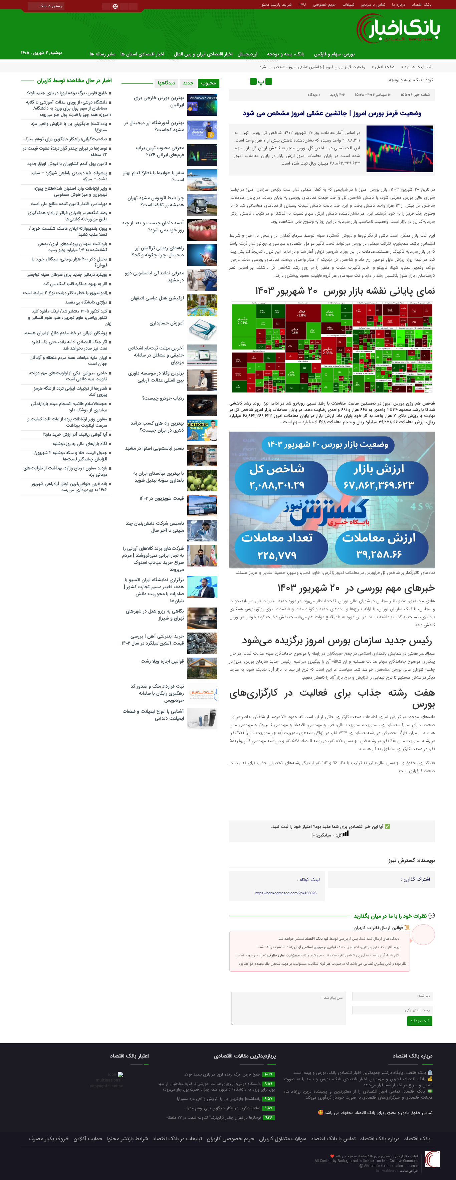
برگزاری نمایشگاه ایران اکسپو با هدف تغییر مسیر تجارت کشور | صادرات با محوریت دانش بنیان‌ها (154, 590)
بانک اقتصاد (422, 4)
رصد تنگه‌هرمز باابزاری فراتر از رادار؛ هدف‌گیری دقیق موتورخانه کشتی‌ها (67, 216)
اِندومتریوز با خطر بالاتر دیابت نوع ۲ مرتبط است (65, 293)
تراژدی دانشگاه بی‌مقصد (86, 302)
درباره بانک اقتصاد (380, 1139)
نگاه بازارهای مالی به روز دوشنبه (80, 444)
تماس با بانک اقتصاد (333, 1139)
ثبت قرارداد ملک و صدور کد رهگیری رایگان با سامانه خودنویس (157, 693)
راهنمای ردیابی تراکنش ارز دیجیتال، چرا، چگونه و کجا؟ (158, 251)
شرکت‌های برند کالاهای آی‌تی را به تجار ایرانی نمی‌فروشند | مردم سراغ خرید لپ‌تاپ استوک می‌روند (153, 559)
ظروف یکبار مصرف (49, 1139)
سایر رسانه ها (103, 54)
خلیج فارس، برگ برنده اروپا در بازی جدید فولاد (66, 93)
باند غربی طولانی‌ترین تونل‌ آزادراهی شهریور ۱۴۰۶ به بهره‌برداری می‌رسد (69, 487)
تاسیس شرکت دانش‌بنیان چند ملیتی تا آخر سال (155, 527)
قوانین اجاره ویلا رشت (162, 661)
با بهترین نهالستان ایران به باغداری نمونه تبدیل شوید (158, 477)
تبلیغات (348, 4)
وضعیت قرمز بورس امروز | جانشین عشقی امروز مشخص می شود (332, 113)
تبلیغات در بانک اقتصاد (177, 1139)
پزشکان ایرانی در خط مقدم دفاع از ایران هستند (65, 333)
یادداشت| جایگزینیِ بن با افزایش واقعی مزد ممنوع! (69, 127)
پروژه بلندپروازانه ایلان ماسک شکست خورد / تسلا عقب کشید (68, 232)
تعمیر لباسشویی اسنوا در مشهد (154, 448)
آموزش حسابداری (167, 323)
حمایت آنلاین (87, 1139)
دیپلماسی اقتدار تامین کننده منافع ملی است (69, 204)
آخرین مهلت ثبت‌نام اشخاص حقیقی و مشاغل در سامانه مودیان (156, 355)
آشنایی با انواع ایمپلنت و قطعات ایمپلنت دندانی (153, 715)
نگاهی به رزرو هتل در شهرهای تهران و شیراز (155, 615)
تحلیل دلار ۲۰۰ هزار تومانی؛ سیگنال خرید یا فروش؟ (69, 262)
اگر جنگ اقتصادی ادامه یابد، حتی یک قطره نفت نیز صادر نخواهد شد (69, 345)
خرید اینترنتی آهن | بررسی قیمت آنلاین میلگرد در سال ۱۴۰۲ (153, 640)
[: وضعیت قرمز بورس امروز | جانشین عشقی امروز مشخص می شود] (235, 81)
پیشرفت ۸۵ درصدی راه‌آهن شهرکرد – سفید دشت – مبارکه (69, 176)
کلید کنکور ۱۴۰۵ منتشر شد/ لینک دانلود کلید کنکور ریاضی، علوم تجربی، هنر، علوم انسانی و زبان (69, 317)
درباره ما (398, 4)
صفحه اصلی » (383, 67)
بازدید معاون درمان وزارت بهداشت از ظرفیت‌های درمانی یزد (65, 471)
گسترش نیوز (402, 861)
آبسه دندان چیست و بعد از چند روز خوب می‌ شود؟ (153, 226)
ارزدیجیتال (247, 54)
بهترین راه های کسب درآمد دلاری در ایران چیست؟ (157, 427)
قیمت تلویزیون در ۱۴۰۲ (162, 498)
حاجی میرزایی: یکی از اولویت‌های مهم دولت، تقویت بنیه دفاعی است (68, 376)
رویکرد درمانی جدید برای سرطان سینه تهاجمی (66, 275)
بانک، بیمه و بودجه (285, 54)
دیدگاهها (166, 83)
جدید (188, 83)
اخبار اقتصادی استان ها (142, 54)
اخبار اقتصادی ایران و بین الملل (203, 54)
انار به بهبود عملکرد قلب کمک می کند (75, 284)
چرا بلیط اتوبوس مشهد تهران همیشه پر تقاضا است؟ (156, 201)
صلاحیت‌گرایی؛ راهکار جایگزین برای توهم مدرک (65, 139)
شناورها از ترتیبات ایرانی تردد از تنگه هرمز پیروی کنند (70, 392)
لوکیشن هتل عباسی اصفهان (157, 298)
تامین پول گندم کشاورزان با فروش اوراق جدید (67, 164)
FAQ (302, 4)
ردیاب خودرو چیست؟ (163, 398)
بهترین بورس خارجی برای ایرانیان (159, 101)
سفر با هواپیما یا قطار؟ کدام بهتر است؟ (153, 176)
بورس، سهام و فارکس (334, 54)
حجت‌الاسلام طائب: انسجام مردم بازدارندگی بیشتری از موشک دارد (69, 407)
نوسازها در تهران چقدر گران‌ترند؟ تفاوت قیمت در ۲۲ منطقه (65, 152)
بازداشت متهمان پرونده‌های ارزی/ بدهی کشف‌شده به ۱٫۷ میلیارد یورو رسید (72, 247)
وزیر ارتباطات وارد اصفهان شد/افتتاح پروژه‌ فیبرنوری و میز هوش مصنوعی (70, 192)
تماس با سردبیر (373, 4)
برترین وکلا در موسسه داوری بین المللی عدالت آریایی (156, 377)
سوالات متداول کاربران (282, 1139)
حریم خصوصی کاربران (230, 1139)
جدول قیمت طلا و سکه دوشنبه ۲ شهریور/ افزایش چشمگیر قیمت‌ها (70, 456)
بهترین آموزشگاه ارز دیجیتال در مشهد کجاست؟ (154, 126)
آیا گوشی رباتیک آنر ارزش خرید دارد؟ (75, 435)
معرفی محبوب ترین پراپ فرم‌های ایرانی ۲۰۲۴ (160, 151)
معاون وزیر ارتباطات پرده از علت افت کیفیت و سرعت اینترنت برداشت (67, 422)
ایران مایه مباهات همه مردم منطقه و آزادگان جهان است (68, 361)
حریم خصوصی (324, 4)
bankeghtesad (387, 1170)
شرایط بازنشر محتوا (276, 4)
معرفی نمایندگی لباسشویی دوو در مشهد (154, 276)
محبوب (208, 83)
